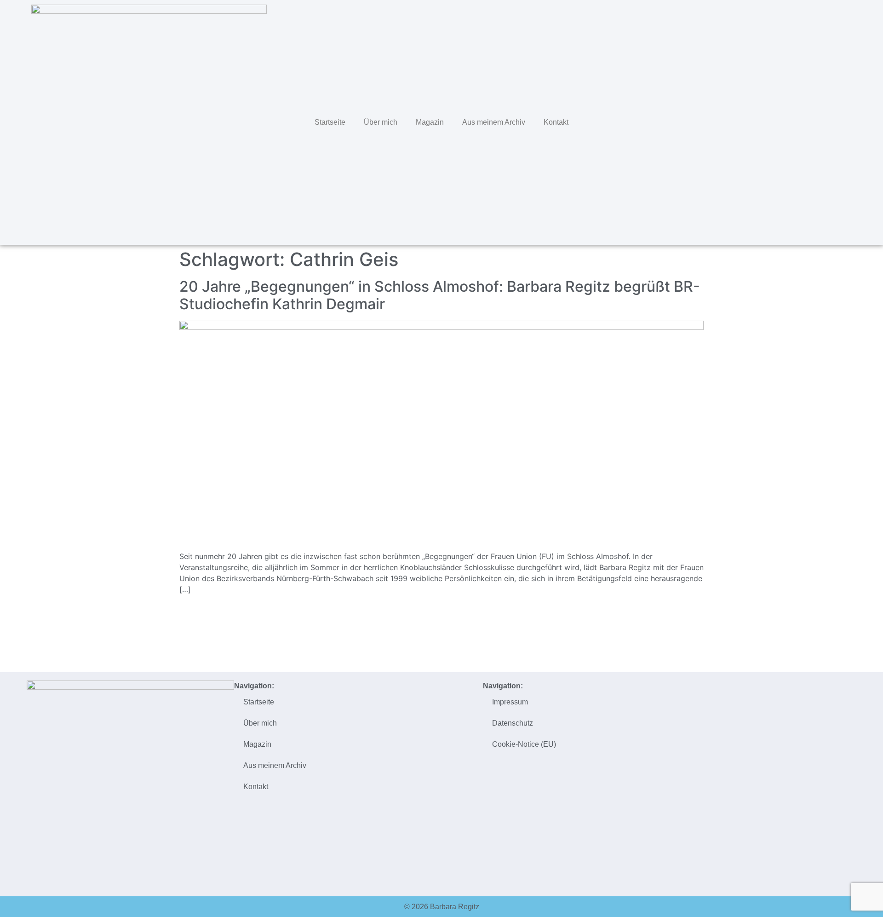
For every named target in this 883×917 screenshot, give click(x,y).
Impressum (510, 702)
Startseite (330, 122)
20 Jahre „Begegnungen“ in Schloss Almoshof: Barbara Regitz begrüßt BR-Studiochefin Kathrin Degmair (439, 295)
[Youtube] (851, 121)
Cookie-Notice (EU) (524, 744)
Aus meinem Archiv (493, 122)
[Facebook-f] (813, 121)
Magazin (430, 122)
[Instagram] (832, 121)
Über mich (380, 122)
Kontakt (556, 122)
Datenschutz (512, 723)
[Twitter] (793, 121)
